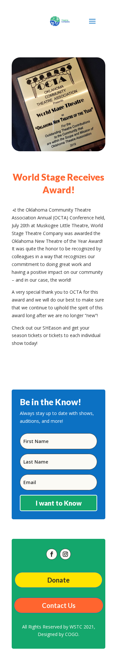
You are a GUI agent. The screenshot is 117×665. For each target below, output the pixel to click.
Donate (58, 580)
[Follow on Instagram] (65, 554)
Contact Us (58, 605)
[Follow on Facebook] (51, 554)
